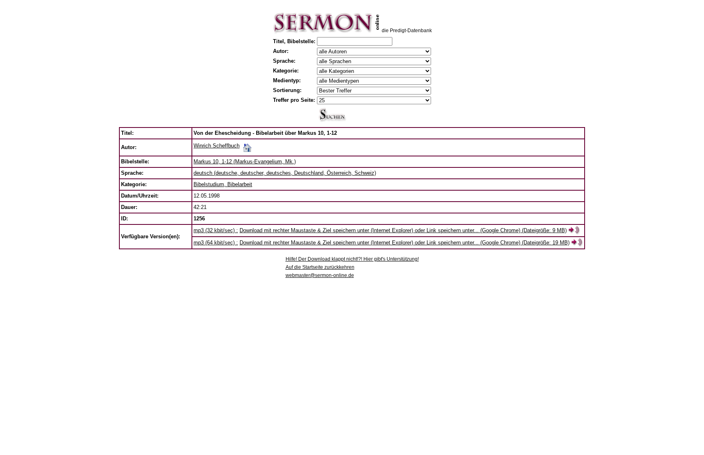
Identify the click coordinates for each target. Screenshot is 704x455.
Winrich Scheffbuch (217, 146)
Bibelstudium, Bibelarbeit (223, 184)
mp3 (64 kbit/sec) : (216, 243)
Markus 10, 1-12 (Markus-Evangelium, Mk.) (245, 161)
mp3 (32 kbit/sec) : (216, 230)
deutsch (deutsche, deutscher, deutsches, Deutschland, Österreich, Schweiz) (285, 173)
